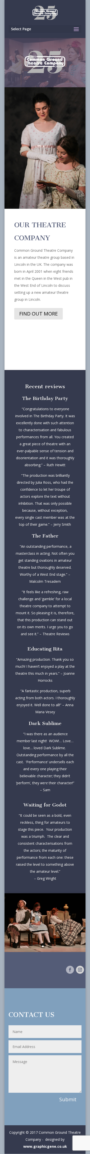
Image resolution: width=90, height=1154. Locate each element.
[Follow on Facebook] (70, 970)
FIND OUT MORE (38, 313)
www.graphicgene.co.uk (45, 1146)
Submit (67, 1099)
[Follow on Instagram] (80, 970)
